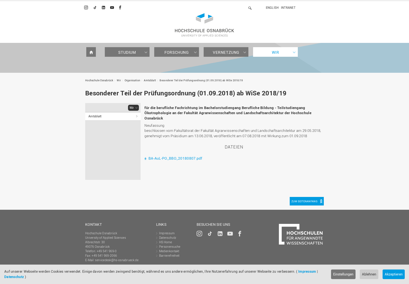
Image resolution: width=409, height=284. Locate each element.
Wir (275, 52)
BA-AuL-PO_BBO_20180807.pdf (175, 158)
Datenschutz (14, 276)
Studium (127, 52)
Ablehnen (369, 274)
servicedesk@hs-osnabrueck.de (116, 260)
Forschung (176, 52)
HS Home (165, 242)
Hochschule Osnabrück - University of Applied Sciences (204, 24)
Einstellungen (343, 274)
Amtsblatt (150, 80)
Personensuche (169, 247)
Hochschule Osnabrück (99, 80)
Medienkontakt (169, 251)
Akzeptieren (394, 274)
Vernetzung (226, 52)
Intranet (288, 8)
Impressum (307, 271)
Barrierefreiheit (169, 255)
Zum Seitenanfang (304, 201)
